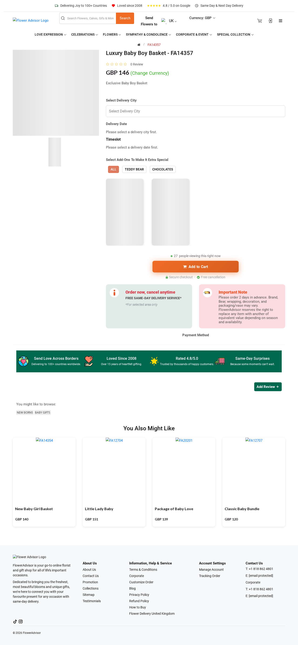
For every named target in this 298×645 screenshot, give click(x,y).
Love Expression (49, 34)
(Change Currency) (149, 73)
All (113, 169)
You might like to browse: (36, 404)
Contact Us (91, 576)
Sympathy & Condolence (147, 34)
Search (125, 18)
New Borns (25, 412)
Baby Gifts (42, 412)
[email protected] (261, 575)
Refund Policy (139, 601)
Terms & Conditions (143, 569)
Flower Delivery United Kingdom (152, 613)
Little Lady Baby (99, 508)
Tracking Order (209, 576)
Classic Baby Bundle (242, 508)
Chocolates (162, 169)
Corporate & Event (192, 34)
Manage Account (211, 569)
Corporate (136, 576)
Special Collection (234, 34)
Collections (90, 588)
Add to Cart (198, 267)
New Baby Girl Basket (34, 508)
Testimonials (92, 601)
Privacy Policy (139, 595)
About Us (89, 569)
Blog (132, 588)
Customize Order (141, 582)
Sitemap (89, 595)
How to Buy (137, 607)
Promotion (90, 582)
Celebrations (83, 34)
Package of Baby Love (174, 508)
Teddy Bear (134, 169)
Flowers (110, 34)
